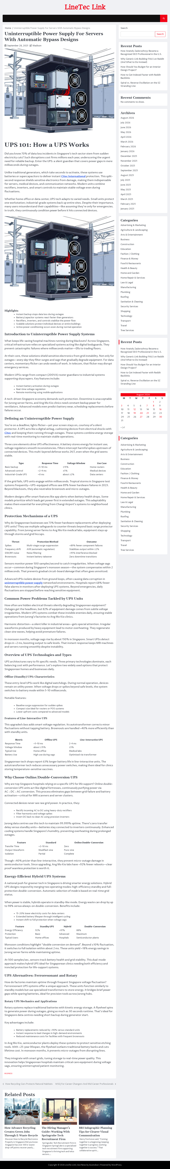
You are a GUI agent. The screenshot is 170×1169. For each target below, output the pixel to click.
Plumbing (125, 292)
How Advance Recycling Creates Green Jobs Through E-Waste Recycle (21, 1131)
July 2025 (125, 180)
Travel (124, 325)
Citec (8, 433)
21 (147, 413)
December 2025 (129, 156)
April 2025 (126, 194)
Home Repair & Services (133, 278)
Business (8, 1074)
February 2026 (128, 146)
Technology (126, 316)
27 (141, 417)
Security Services (129, 306)
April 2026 (126, 137)
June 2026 (126, 127)
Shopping (125, 311)
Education (126, 249)
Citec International (73, 176)
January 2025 (127, 208)
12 (134, 409)
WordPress (116, 1165)
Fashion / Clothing (130, 254)
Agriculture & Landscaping (134, 230)
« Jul (123, 427)
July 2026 (125, 122)
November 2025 (129, 161)
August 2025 (127, 175)
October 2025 (128, 165)
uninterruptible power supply (24, 583)
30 (160, 417)
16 (160, 409)
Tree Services (127, 330)
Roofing (125, 297)
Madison (37, 45)
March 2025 (127, 199)
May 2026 (126, 132)
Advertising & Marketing (133, 225)
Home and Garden (130, 273)
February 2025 (128, 204)
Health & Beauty (129, 268)
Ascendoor (94, 1165)
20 (141, 413)
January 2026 (127, 151)
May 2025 (126, 189)
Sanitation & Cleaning (132, 301)
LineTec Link (85, 7)
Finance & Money (129, 258)
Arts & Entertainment (132, 234)
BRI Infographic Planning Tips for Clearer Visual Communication (95, 1131)
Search (124, 28)
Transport (126, 321)
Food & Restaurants (131, 263)
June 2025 (126, 185)
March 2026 (127, 142)
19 (134, 413)
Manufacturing (128, 287)
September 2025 (129, 170)
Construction (127, 244)
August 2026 (127, 118)
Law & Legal (127, 282)
